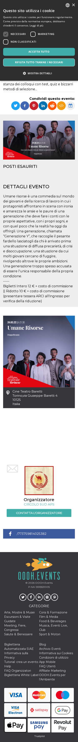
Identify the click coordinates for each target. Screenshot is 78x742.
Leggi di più (36, 25)
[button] (39, 73)
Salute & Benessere (18, 634)
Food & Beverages (52, 621)
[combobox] (68, 5)
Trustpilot (39, 736)
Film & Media (48, 617)
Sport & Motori (49, 634)
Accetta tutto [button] (39, 51)
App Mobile (47, 662)
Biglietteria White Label (21, 675)
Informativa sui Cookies (56, 653)
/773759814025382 (31, 534)
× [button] (73, 5)
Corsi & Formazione (53, 612)
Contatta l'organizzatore (39, 513)
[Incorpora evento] (61, 105)
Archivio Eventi (50, 649)
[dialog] (39, 40)
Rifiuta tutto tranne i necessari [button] (39, 62)
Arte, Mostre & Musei (19, 612)
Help (7, 666)
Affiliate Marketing (52, 671)
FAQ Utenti (47, 666)
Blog (42, 644)
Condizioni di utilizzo (53, 657)
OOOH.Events (44, 582)
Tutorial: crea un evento (21, 662)
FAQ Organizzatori (17, 671)
